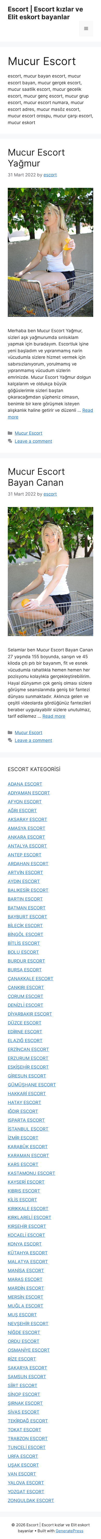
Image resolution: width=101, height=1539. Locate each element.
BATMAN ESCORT (27, 907)
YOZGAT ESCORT (26, 1491)
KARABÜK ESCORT (28, 1146)
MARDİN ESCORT (26, 1288)
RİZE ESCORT (22, 1359)
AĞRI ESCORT (22, 810)
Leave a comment (33, 441)
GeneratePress (69, 1530)
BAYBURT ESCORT (27, 916)
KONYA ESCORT (25, 1244)
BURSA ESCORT (25, 969)
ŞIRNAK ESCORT (25, 1403)
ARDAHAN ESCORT (28, 863)
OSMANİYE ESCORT (29, 1350)
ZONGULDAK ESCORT (31, 1500)
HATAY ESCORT (24, 1102)
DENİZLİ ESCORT (25, 1005)
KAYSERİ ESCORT (26, 1182)
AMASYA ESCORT (26, 828)
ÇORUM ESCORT (25, 996)
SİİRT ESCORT (22, 1385)
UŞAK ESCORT (23, 1465)
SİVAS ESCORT (23, 1412)
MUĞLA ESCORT (25, 1306)
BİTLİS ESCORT (24, 943)
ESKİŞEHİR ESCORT (28, 1067)
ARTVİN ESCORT (25, 872)
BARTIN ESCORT (25, 899)
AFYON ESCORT (25, 801)
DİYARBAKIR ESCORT (30, 1014)
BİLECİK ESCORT (25, 925)
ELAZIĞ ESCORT (25, 1040)
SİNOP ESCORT (24, 1394)
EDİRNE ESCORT (25, 1031)
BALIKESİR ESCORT (28, 890)
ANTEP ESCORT (24, 854)
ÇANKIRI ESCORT (26, 987)
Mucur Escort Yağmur (36, 158)
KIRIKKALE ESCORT (28, 1208)
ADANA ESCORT (25, 784)
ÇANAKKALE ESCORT (30, 978)
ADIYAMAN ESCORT (29, 793)
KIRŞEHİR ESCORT (27, 1226)
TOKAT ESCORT (24, 1429)
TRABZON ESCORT (28, 1438)
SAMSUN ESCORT (27, 1376)
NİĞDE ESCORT (24, 1332)
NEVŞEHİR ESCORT (28, 1323)
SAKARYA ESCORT (27, 1367)
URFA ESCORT (23, 1456)
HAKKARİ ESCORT (27, 1093)
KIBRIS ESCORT (24, 1191)
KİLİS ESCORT (22, 1199)
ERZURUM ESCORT (28, 1058)
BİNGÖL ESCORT (25, 934)
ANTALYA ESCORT (27, 846)
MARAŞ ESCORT (25, 1279)
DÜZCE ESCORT (24, 1022)
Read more (53, 716)
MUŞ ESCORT (22, 1314)
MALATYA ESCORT (28, 1261)
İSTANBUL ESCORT (28, 1129)
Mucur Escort (28, 433)
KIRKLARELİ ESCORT (29, 1217)
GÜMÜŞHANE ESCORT (32, 1084)
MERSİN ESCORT (25, 1297)
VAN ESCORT (22, 1474)
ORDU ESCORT (23, 1341)
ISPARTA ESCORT (26, 1120)
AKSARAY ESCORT (27, 819)
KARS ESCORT (23, 1164)
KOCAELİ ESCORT (26, 1235)
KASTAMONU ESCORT (31, 1173)
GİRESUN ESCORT (27, 1076)
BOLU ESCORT (23, 952)
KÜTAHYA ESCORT (28, 1252)
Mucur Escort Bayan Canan (36, 477)
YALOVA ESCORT (26, 1482)
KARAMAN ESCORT (28, 1155)
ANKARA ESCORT (26, 837)
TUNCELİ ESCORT (27, 1447)
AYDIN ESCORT (24, 881)
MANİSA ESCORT (26, 1270)
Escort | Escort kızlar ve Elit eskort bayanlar (45, 13)
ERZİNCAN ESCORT (28, 1049)
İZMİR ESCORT (23, 1137)
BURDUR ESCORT (26, 961)
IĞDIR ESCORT (23, 1111)
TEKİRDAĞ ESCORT (28, 1420)
